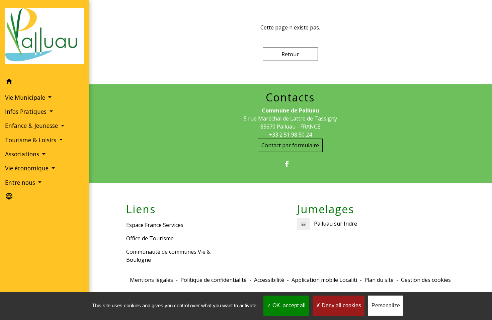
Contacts (290, 97)
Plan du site (379, 280)
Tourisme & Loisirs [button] (31, 140)
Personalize (386, 305)
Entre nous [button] (21, 182)
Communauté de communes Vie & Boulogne (168, 255)
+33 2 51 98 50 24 (290, 134)
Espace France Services (154, 225)
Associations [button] (23, 154)
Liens (141, 209)
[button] (44, 82)
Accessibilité (269, 280)
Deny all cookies (340, 305)
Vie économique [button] (27, 168)
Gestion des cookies (426, 280)
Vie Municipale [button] (26, 97)
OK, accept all (288, 305)
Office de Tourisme (150, 238)
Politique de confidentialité (213, 280)
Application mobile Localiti (324, 280)
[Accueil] (44, 37)
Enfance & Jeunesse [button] (32, 126)
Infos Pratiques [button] (26, 111)
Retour (290, 54)
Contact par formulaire (290, 145)
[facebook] (290, 164)
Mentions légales (151, 280)
